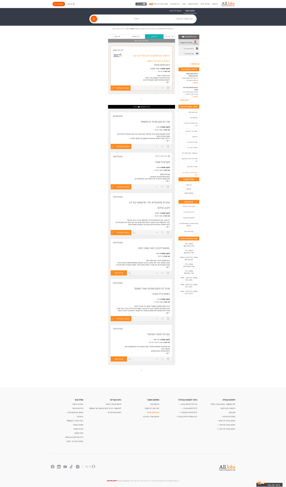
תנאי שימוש (79, 433)
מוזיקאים (195, 118)
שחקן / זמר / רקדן (192, 131)
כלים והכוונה (193, 4)
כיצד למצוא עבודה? (187, 399)
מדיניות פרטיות (78, 408)
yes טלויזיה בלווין (188, 231)
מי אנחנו (80, 416)
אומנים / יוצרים (193, 167)
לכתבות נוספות (184, 100)
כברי (158, 299)
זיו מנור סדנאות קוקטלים (162, 65)
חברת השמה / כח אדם (161, 156)
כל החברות (175, 4)
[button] (113, 146)
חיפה (158, 253)
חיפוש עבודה (229, 399)
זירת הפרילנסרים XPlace (74, 437)
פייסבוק (189, 189)
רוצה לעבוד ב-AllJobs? (75, 420)
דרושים (215, 4)
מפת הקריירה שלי (160, 4)
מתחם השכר (153, 399)
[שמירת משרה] (162, 88)
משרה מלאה (158, 342)
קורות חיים (205, 4)
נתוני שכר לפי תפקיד (151, 408)
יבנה (158, 127)
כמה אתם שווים (153, 412)
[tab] (190, 10)
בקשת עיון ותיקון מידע (75, 412)
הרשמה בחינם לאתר (227, 408)
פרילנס (160, 71)
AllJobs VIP (141, 4)
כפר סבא (157, 339)
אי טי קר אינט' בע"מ (189, 212)
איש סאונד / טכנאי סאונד (190, 153)
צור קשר (188, 185)
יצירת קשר (117, 273)
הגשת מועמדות (122, 88)
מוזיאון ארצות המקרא (189, 218)
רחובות (157, 213)
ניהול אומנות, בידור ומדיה (190, 123)
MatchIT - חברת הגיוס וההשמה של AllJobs (105, 408)
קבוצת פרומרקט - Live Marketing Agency (188, 224)
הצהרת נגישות (78, 404)
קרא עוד (195, 83)
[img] (228, 4)
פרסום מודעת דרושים (113, 404)
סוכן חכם (232, 412)
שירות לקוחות (78, 429)
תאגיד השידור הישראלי (189, 206)
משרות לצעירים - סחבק (74, 441)
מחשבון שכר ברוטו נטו (151, 416)
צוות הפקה (194, 112)
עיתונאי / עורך (193, 148)
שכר (183, 4)
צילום (196, 137)
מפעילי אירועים (193, 142)
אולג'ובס (79, 399)
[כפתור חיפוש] (93, 19)
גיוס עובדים (59, 4)
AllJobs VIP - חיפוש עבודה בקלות (223, 404)
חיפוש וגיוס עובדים (114, 412)
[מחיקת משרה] (168, 88)
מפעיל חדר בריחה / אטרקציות (189, 159)
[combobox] (169, 19)
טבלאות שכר (154, 404)
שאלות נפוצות (188, 193)
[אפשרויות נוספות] (157, 88)
